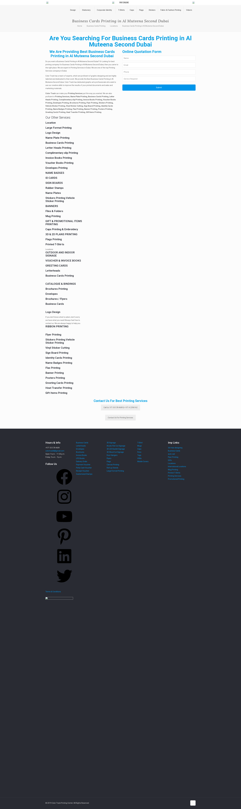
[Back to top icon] (193, 803)
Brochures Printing (56, 288)
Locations (114, 26)
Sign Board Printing (56, 352)
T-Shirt (140, 443)
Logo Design (52, 132)
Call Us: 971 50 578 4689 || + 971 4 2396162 (120, 407)
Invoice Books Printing (58, 157)
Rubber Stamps (54, 187)
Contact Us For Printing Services (120, 418)
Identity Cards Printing (58, 357)
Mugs (139, 446)
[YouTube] (64, 525)
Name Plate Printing (57, 137)
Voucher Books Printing (59, 162)
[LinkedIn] (64, 565)
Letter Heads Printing (58, 147)
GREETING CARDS (56, 265)
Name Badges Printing (58, 362)
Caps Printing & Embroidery (61, 229)
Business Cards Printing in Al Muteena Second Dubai (143, 26)
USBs (139, 458)
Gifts (170, 460)
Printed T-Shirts (54, 244)
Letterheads (52, 270)
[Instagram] (64, 505)
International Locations (177, 466)
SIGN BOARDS (54, 182)
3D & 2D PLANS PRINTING (61, 234)
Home (79, 26)
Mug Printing (53, 216)
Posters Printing (55, 377)
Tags (139, 455)
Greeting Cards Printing (59, 382)
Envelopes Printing (56, 167)
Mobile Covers (142, 461)
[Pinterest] (64, 545)
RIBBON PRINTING (56, 326)
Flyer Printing (53, 334)
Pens (139, 452)
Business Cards (54, 303)
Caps (139, 449)
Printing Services (174, 476)
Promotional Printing (176, 479)
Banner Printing (54, 372)
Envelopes (51, 293)
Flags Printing (53, 239)
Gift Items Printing (56, 392)
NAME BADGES (54, 172)
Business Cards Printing (96, 26)
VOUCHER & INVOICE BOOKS (63, 260)
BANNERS (51, 206)
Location (50, 122)
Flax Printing (52, 367)
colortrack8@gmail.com (54, 451)
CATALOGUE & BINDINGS (60, 283)
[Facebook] (64, 486)
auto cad (171, 454)
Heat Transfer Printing (58, 387)
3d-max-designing (175, 448)
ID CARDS (51, 177)
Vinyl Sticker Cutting (57, 347)
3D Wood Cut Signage (115, 452)
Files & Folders (54, 211)
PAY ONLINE (124, 3)
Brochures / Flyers (56, 298)
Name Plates (53, 192)
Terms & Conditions (53, 592)
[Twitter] (64, 585)
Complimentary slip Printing (61, 152)
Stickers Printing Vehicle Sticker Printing (60, 199)
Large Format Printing (58, 127)
